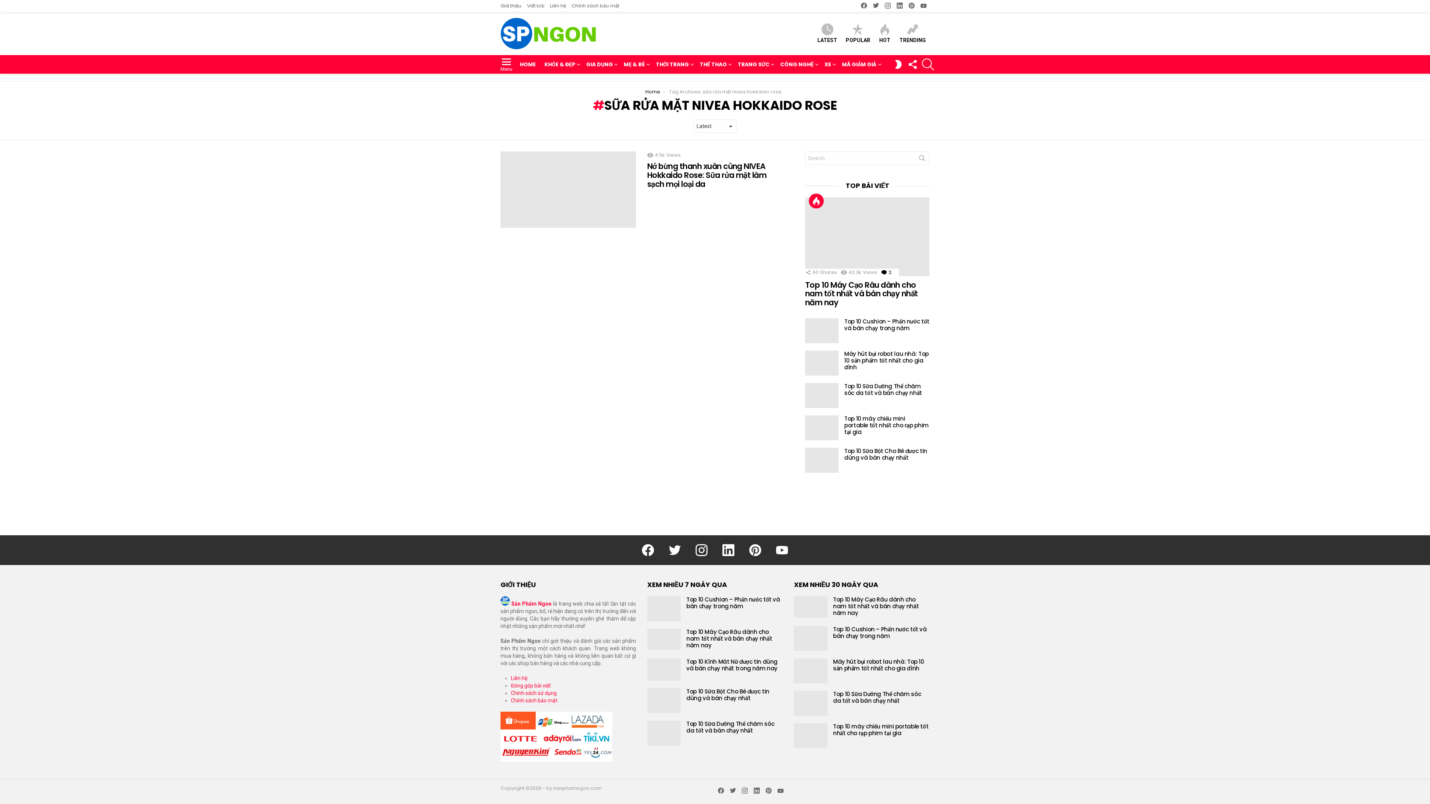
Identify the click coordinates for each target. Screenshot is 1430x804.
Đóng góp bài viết (531, 686)
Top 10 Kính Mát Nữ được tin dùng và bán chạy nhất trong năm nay (732, 665)
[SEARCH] (928, 64)
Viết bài (535, 5)
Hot (884, 40)
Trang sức (753, 64)
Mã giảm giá (859, 64)
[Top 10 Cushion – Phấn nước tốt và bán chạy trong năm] (822, 330)
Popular (858, 40)
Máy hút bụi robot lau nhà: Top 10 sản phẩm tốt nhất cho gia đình (886, 360)
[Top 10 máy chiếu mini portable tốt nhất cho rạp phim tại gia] (822, 427)
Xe (827, 64)
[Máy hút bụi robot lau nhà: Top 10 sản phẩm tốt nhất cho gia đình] (822, 363)
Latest (827, 40)
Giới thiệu (510, 5)
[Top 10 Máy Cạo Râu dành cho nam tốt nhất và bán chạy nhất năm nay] (867, 236)
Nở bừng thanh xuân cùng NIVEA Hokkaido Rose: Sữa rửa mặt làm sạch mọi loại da (706, 175)
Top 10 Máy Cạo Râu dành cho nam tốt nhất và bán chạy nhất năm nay (861, 294)
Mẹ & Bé (634, 64)
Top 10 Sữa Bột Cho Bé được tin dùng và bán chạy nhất (885, 454)
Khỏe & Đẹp (559, 64)
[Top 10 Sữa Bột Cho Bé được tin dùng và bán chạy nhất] (822, 460)
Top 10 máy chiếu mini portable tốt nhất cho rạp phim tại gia (886, 425)
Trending (912, 40)
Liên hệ (558, 5)
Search (922, 159)
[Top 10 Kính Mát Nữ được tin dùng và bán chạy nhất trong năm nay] (664, 669)
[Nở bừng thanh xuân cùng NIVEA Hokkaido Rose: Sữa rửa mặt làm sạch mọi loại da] (568, 189)
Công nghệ (797, 64)
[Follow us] (912, 64)
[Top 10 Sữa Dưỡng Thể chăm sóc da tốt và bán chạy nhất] (822, 395)
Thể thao (713, 64)
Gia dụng (599, 64)
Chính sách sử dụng (534, 693)
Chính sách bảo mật (595, 5)
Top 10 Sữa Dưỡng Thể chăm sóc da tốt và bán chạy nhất (883, 389)
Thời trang (672, 64)
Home (528, 64)
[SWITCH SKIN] (898, 64)
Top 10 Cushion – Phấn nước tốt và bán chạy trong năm (887, 325)
